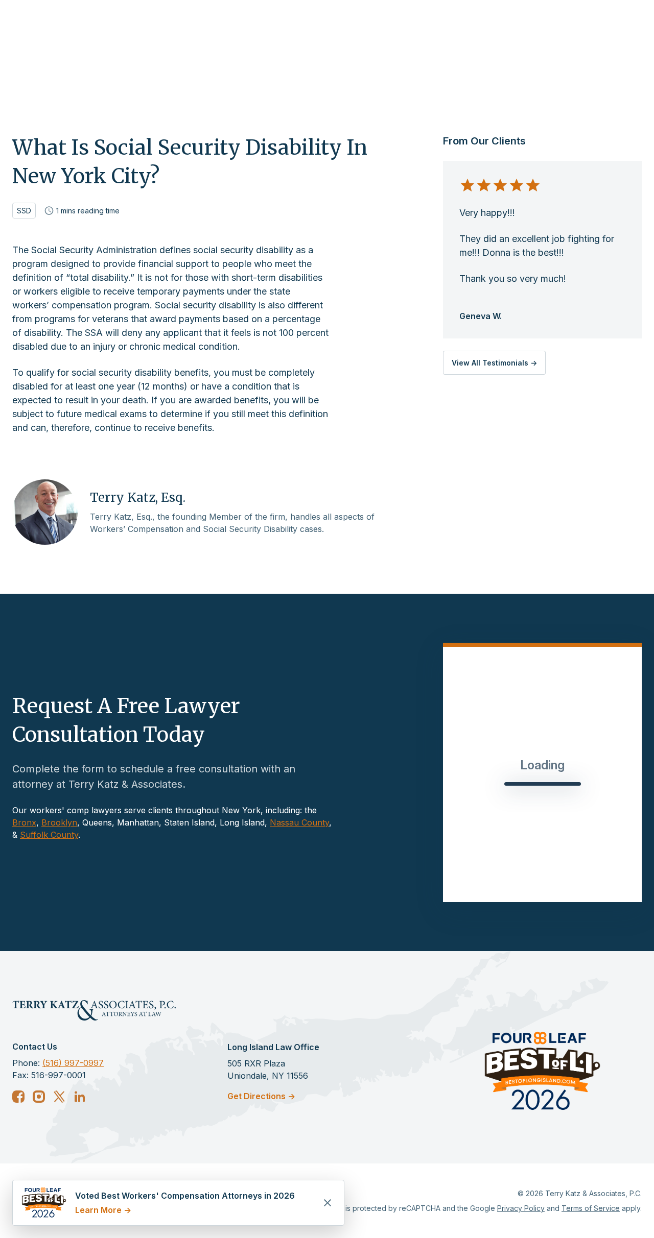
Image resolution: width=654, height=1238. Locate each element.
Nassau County (299, 822)
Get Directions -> (261, 1096)
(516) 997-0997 (73, 1063)
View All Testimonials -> (494, 362)
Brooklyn (59, 822)
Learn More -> (103, 1210)
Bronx (24, 822)
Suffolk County (49, 835)
